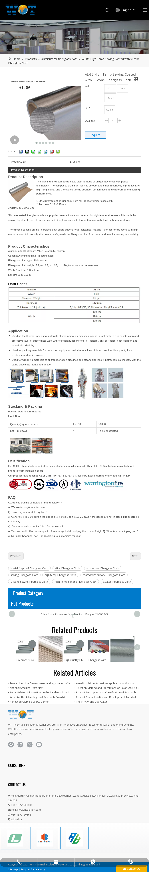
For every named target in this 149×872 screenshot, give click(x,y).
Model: (15, 161)
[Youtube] (39, 744)
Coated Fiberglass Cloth (117, 581)
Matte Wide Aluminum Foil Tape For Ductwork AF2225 (74, 614)
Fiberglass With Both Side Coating (98, 660)
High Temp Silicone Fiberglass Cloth (75, 581)
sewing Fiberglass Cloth (24, 575)
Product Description (23, 170)
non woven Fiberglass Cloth (102, 568)
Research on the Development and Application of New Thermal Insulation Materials (41, 683)
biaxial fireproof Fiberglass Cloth (29, 568)
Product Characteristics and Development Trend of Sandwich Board (107, 697)
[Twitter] (30, 744)
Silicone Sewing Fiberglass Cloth (29, 581)
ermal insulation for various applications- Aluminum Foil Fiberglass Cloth (107, 683)
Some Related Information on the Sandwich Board (39, 692)
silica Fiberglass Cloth (67, 568)
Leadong (40, 869)
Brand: (74, 161)
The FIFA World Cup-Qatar (91, 701)
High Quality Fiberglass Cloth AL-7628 (74, 660)
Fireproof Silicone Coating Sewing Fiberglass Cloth (26, 660)
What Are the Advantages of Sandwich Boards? (37, 697)
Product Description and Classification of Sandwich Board (107, 692)
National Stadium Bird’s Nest (26, 688)
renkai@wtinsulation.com (24, 809)
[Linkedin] (20, 744)
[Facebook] (11, 744)
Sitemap (13, 869)
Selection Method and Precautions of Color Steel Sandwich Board (107, 688)
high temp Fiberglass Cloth (60, 575)
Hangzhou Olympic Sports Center (29, 701)
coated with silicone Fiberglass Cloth (103, 575)
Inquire (95, 135)
